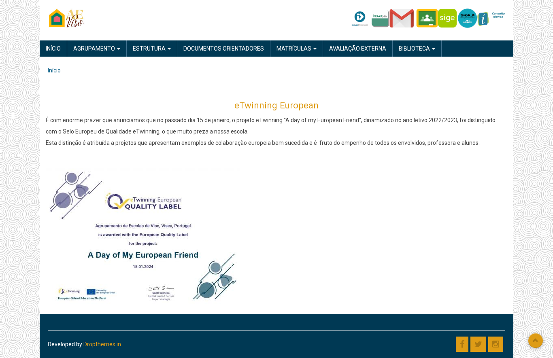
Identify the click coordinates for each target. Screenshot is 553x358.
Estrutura (150, 48)
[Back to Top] (535, 340)
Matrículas (294, 48)
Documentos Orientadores (223, 48)
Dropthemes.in (102, 344)
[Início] (66, 18)
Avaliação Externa (357, 48)
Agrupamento (94, 48)
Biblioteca (415, 48)
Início (53, 48)
